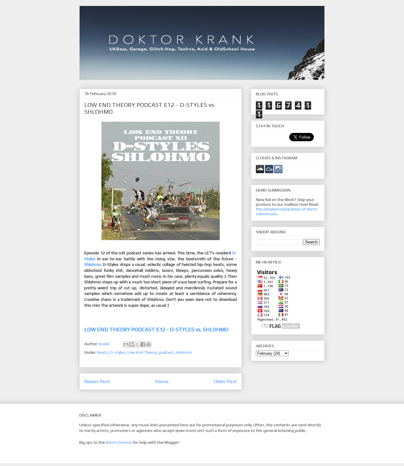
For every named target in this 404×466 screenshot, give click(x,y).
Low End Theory (142, 352)
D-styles (117, 352)
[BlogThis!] (132, 344)
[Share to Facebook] (143, 344)
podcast (166, 352)
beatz (102, 352)
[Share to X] (137, 344)
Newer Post (97, 381)
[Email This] (126, 344)
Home (162, 381)
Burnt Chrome (119, 442)
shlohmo (184, 352)
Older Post (225, 381)
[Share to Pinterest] (148, 344)
